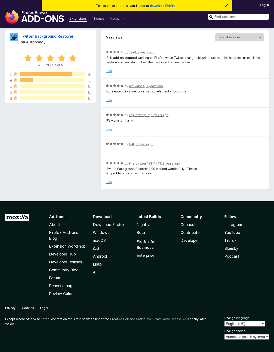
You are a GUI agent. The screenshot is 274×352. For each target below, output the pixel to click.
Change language (237, 318)
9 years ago (159, 115)
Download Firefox (109, 224)
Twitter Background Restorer (47, 36)
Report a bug (60, 286)
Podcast (231, 256)
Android (100, 256)
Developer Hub (62, 254)
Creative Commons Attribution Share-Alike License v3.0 (149, 319)
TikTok (230, 240)
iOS (96, 248)
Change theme (234, 331)
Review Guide (61, 293)
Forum (54, 278)
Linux (97, 264)
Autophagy (36, 42)
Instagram (233, 224)
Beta (141, 232)
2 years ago (146, 52)
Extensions (78, 18)
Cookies (28, 308)
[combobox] (238, 17)
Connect (188, 224)
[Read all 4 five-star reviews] (52, 74)
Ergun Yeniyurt (139, 115)
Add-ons (57, 216)
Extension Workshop (67, 246)
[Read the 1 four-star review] (52, 80)
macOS (99, 240)
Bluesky (231, 248)
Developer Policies (65, 262)
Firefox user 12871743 (145, 163)
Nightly (143, 224)
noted (45, 319)
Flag (109, 71)
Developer (189, 240)
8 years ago (154, 86)
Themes (98, 18)
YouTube (232, 232)
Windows (101, 232)
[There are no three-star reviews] (52, 86)
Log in (264, 5)
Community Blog (64, 270)
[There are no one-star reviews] (52, 98)
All (95, 272)
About (54, 224)
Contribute (190, 232)
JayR (132, 52)
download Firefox (163, 5)
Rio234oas (136, 86)
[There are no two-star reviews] (52, 92)
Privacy (10, 308)
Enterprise (145, 255)
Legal (44, 308)
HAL (132, 144)
